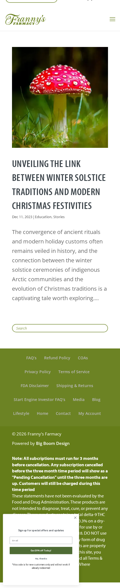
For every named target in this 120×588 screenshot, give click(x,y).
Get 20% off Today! (41, 550)
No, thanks (41, 558)
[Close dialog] (75, 517)
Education (43, 216)
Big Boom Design (53, 443)
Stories (59, 216)
